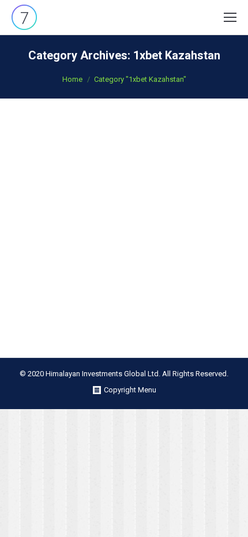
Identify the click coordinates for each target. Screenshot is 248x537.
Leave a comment (190, 139)
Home (72, 79)
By (94, 139)
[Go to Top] (229, 518)
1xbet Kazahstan (53, 139)
